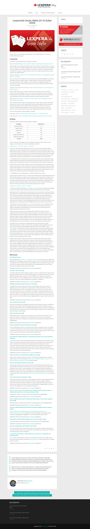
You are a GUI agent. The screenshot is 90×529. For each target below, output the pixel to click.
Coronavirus (70, 89)
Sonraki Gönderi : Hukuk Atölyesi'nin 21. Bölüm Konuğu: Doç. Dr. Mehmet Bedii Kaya (31, 495)
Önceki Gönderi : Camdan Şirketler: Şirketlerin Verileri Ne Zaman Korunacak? (32, 492)
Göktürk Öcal (34, 25)
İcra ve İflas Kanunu (65, 98)
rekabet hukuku (74, 98)
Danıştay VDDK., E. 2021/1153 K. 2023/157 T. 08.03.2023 (22, 146)
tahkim (62, 107)
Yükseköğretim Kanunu (15, 257)
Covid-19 (76, 89)
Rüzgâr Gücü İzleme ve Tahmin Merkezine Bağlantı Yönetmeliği (25, 355)
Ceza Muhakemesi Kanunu (32, 188)
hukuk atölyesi (64, 94)
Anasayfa (30, 12)
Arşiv (37, 12)
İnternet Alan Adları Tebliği (35, 439)
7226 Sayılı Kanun (65, 92)
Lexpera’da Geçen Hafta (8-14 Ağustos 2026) (70, 71)
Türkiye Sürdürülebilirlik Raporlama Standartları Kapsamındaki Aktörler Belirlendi (35, 116)
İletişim (60, 12)
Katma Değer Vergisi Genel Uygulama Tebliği (20, 377)
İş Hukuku (72, 112)
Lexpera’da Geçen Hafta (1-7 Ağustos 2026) (70, 76)
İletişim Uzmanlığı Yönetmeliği (17, 313)
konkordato (63, 101)
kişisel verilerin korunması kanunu (68, 105)
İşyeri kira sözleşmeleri (72, 101)
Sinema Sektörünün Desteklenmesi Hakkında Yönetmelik (23, 325)
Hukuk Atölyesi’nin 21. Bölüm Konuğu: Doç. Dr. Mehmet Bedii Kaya (33, 113)
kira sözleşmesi (71, 103)
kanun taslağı (68, 107)
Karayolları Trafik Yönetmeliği (17, 270)
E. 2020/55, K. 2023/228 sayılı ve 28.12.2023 (29, 259)
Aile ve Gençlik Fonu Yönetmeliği (17, 302)
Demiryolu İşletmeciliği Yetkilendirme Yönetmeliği (21, 362)
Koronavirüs (63, 89)
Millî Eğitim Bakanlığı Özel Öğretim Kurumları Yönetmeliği (23, 284)
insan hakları (64, 103)
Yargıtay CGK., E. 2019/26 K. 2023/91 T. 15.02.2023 (20, 185)
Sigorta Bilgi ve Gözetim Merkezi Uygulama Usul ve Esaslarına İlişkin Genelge (28, 419)
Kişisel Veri (72, 92)
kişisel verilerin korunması (66, 96)
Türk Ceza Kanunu (30, 204)
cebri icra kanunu (65, 112)
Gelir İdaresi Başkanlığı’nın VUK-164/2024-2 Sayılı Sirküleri (23, 426)
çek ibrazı (74, 110)
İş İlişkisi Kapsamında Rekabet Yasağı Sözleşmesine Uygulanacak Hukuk (37, 63)
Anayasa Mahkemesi (65, 110)
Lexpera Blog (44, 526)
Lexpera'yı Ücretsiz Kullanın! (48, 12)
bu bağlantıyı (32, 268)
